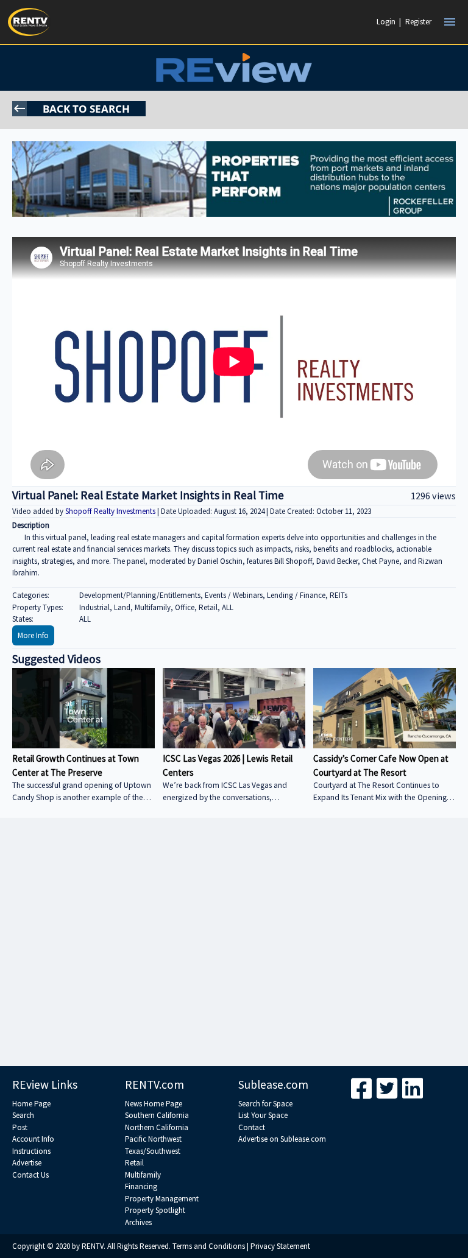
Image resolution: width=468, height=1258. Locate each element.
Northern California (156, 1127)
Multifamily (143, 1175)
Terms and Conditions (208, 1246)
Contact (251, 1127)
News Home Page (153, 1103)
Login (386, 21)
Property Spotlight (155, 1210)
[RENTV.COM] (29, 22)
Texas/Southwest (152, 1151)
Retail (134, 1163)
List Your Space (263, 1115)
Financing (141, 1186)
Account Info (33, 1139)
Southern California (157, 1115)
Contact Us (30, 1175)
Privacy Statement (280, 1246)
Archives (138, 1222)
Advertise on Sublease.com (282, 1139)
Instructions (31, 1151)
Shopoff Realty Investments (111, 511)
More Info (33, 635)
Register (418, 21)
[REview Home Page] (234, 68)
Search (23, 1115)
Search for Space (265, 1103)
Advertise (26, 1163)
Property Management (162, 1198)
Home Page (31, 1103)
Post (19, 1127)
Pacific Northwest (153, 1139)
